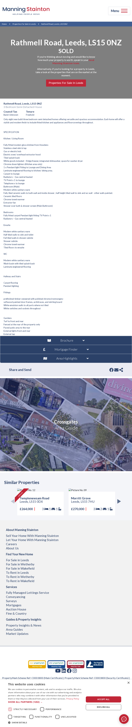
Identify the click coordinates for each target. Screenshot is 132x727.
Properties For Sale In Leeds (24, 24)
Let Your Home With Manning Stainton (32, 540)
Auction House (16, 609)
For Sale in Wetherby (20, 564)
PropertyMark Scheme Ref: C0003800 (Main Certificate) (32, 678)
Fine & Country (16, 613)
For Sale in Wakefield (20, 568)
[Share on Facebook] (111, 369)
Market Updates (17, 633)
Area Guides (14, 629)
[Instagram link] (75, 670)
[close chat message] (127, 686)
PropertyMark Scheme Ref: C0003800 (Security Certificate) (97, 678)
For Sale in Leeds (17, 560)
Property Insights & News (23, 625)
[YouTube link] (58, 670)
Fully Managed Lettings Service (27, 592)
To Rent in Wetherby (20, 577)
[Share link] (121, 369)
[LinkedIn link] (64, 670)
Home (4, 24)
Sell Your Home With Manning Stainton (32, 536)
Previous (13, 502)
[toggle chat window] (124, 719)
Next (118, 502)
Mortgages (13, 605)
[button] (45, 702)
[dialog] (66, 703)
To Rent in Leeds (17, 572)
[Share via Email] (116, 369)
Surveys (11, 601)
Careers (11, 544)
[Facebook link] (69, 670)
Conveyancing (15, 597)
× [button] (128, 683)
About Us (12, 548)
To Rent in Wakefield (20, 581)
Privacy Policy (72, 698)
